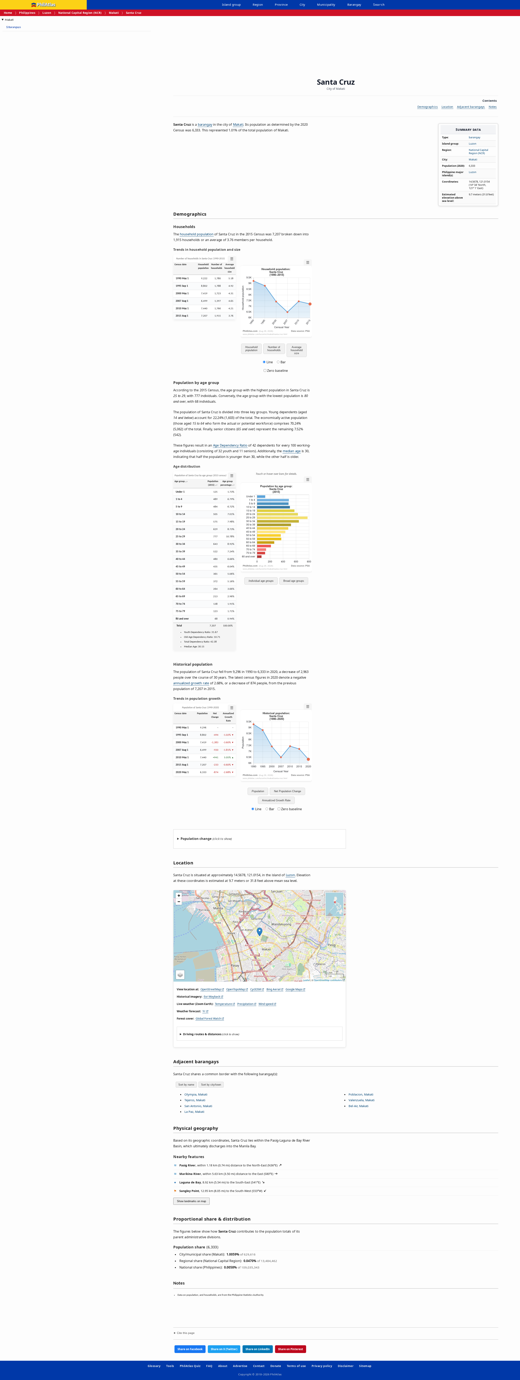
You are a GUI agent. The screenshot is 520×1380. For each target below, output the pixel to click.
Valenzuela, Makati (362, 1100)
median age (292, 451)
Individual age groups (261, 580)
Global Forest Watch (208, 1018)
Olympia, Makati (195, 1094)
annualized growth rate (191, 683)
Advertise (240, 1366)
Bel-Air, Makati (358, 1106)
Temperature (223, 1004)
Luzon (46, 13)
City (302, 4)
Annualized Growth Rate (276, 800)
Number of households (274, 349)
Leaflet (306, 980)
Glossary (154, 1366)
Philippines (27, 13)
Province (281, 4)
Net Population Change (287, 791)
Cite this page (186, 1333)
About (222, 1366)
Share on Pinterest (290, 1349)
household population (196, 234)
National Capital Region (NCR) (80, 13)
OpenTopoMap (235, 989)
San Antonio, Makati (198, 1106)
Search (379, 4)
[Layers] (180, 974)
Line (269, 362)
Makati (114, 13)
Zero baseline (277, 370)
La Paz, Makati (194, 1112)
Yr (204, 1011)
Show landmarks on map (191, 1201)
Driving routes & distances (202, 1034)
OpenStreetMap (210, 989)
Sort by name (186, 1084)
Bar (283, 362)
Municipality (326, 4)
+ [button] (179, 895)
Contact (259, 1366)
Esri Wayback (212, 996)
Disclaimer (345, 1366)
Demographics (427, 107)
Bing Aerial (273, 989)
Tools (170, 1366)
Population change (196, 838)
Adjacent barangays (471, 107)
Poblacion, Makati (361, 1094)
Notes (493, 107)
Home (8, 13)
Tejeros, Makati (194, 1100)
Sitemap (365, 1366)
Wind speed (266, 1004)
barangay (474, 137)
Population (258, 791)
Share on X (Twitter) (224, 1349)
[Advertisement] (34, 95)
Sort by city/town (211, 1084)
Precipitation (245, 1004)
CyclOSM (255, 989)
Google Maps (294, 989)
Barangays (13, 27)
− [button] (179, 901)
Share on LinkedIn (258, 1349)
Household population (251, 349)
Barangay (354, 4)
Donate (275, 1366)
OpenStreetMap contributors (328, 980)
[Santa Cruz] (259, 932)
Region (258, 4)
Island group (231, 4)
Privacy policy (322, 1366)
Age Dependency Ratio (230, 445)
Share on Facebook (190, 1349)
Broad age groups (293, 580)
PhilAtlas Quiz (190, 1366)
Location (447, 107)
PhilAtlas (46, 4)
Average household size (297, 350)
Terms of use (296, 1366)
